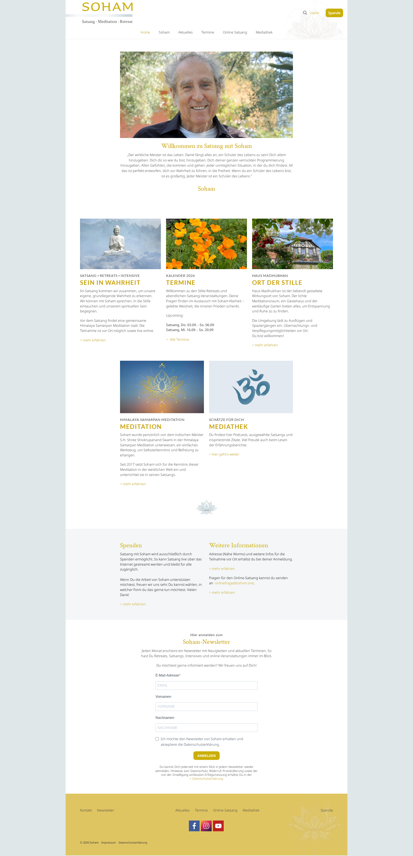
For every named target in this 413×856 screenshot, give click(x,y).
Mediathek (264, 32)
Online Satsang (235, 32)
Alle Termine (179, 339)
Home (145, 32)
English (314, 13)
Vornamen (163, 696)
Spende (334, 13)
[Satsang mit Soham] (100, 13)
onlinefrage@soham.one (234, 583)
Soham (164, 32)
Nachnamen (165, 717)
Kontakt (86, 810)
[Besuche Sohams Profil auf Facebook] (206, 826)
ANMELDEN (206, 756)
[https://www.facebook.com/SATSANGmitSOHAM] (194, 826)
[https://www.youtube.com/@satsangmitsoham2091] (218, 826)
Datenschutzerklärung (207, 778)
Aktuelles (185, 32)
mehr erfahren (134, 604)
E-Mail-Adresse (167, 675)
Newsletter (105, 810)
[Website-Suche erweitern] (305, 13)
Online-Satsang (225, 810)
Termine (207, 32)
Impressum (108, 842)
